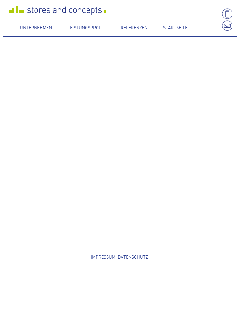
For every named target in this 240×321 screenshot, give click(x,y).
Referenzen (134, 27)
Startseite (175, 27)
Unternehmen (36, 27)
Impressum (103, 257)
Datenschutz (133, 257)
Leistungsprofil (86, 27)
